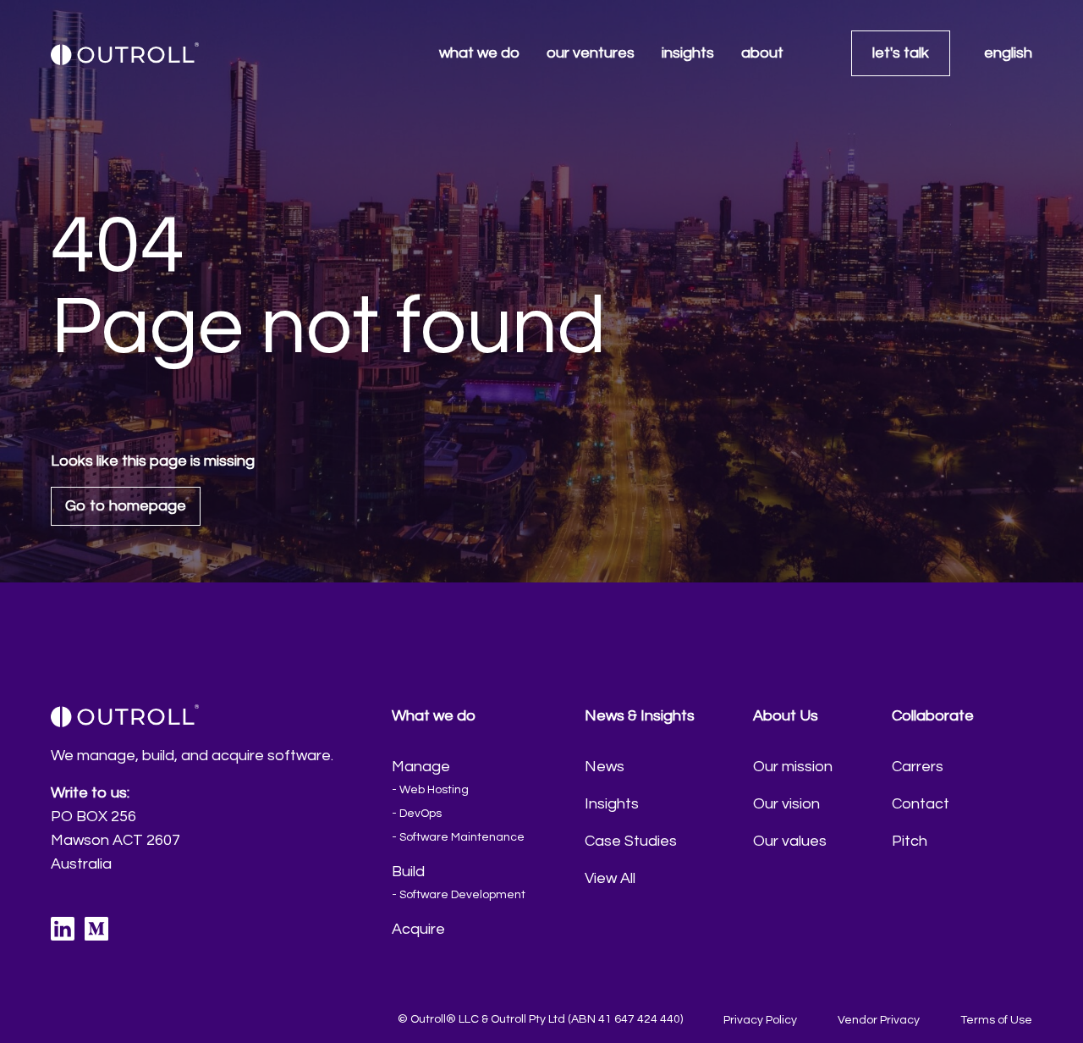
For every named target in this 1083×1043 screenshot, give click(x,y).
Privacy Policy (760, 1020)
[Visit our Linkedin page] (62, 929)
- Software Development (458, 895)
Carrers (917, 767)
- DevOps (417, 814)
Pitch (909, 841)
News (604, 767)
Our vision (786, 804)
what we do (479, 53)
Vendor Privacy (879, 1020)
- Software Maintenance (458, 837)
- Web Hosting (430, 790)
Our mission (793, 767)
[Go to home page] (125, 53)
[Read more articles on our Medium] (96, 929)
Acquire (418, 929)
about (762, 53)
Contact (920, 804)
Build (408, 872)
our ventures (591, 53)
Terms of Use (996, 1020)
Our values (790, 841)
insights (688, 53)
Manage (421, 767)
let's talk (900, 53)
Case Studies (631, 841)
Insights (612, 804)
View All (610, 878)
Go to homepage (125, 506)
